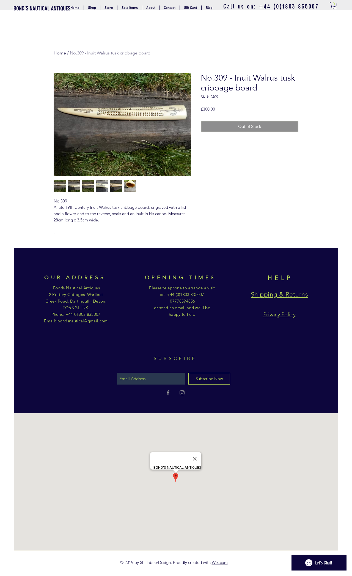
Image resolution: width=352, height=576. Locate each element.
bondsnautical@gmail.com (82, 320)
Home (60, 53)
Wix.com (220, 562)
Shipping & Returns (279, 294)
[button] (108, 8)
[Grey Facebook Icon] (168, 393)
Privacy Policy (279, 314)
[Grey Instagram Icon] (182, 393)
